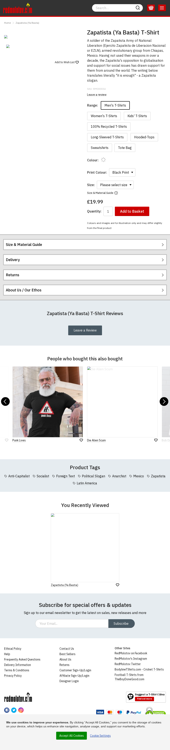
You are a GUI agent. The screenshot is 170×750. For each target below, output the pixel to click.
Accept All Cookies (71, 736)
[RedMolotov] (18, 697)
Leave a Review (85, 330)
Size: (91, 185)
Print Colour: (97, 172)
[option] (16, 46)
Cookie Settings (100, 736)
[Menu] (162, 8)
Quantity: (94, 211)
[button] (5, 401)
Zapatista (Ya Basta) (27, 22)
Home (7, 22)
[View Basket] (151, 8)
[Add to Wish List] (117, 585)
